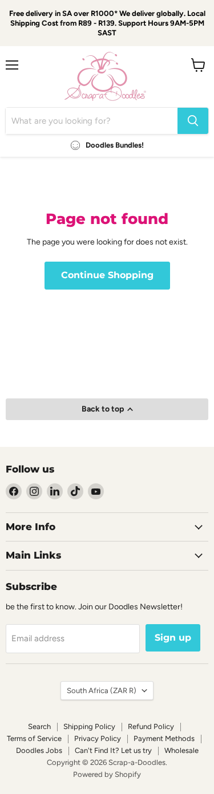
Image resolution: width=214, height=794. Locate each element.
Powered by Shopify (107, 774)
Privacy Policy (97, 738)
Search (39, 726)
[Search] (192, 121)
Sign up (173, 637)
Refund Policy (151, 726)
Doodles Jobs (39, 750)
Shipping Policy (89, 726)
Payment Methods (164, 738)
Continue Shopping (107, 275)
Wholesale (181, 750)
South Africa (101, 690)
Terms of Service (34, 738)
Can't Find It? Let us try (113, 750)
